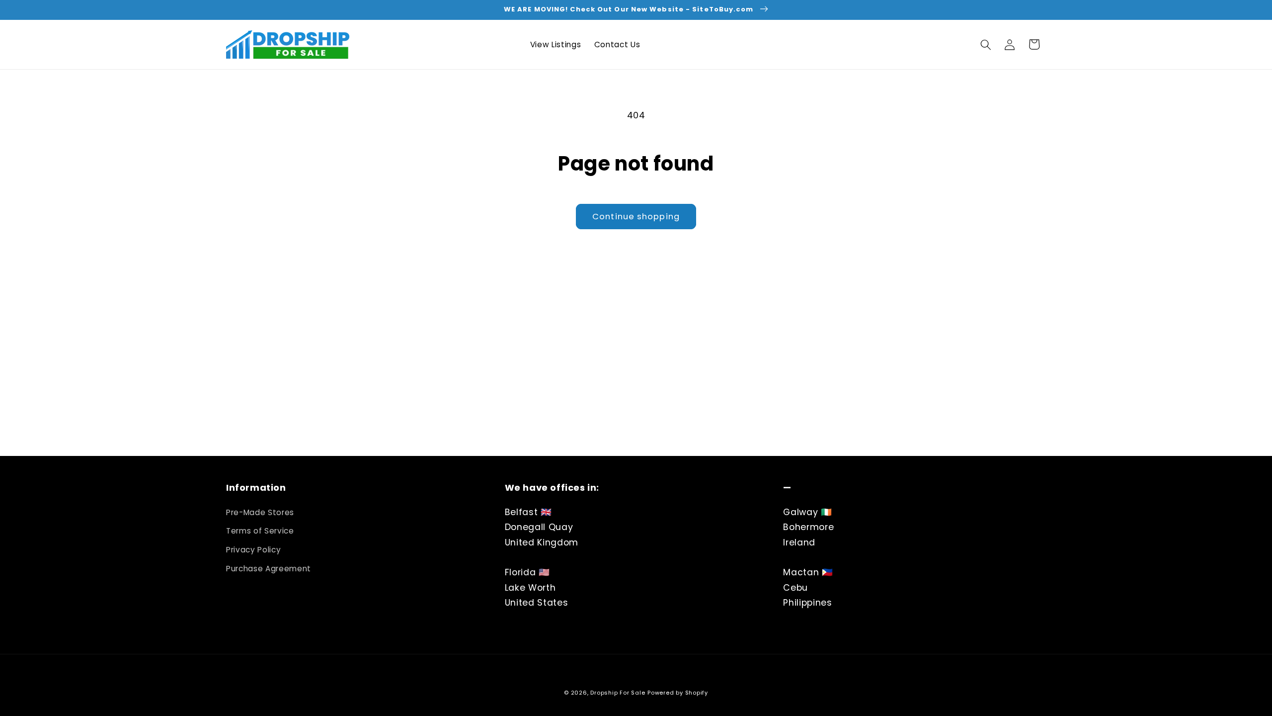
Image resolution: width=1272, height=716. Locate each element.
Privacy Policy (253, 549)
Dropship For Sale (617, 693)
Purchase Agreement (268, 568)
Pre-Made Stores (260, 512)
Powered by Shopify (677, 693)
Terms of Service (260, 531)
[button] (986, 44)
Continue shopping (636, 216)
